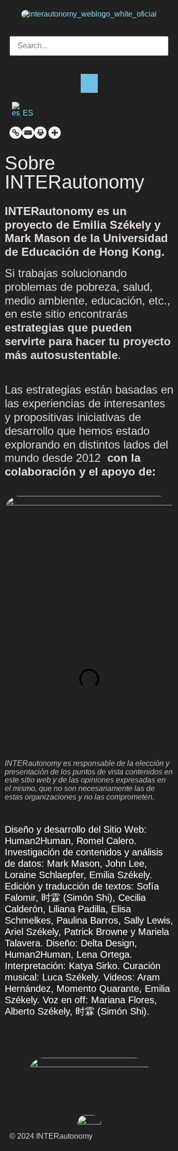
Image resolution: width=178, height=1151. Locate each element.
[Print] (40, 132)
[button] (89, 32)
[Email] (28, 132)
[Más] (55, 132)
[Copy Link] (15, 132)
